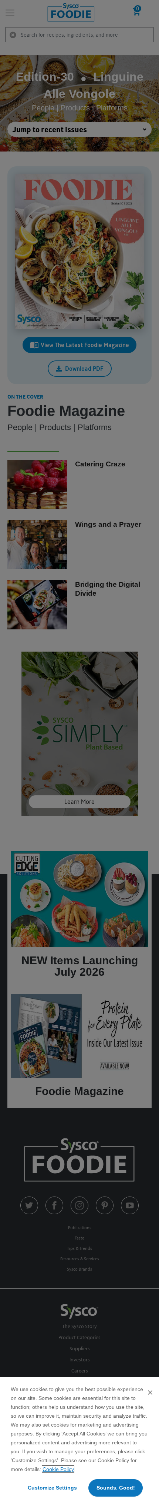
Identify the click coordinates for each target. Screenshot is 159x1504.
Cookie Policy (58, 1469)
